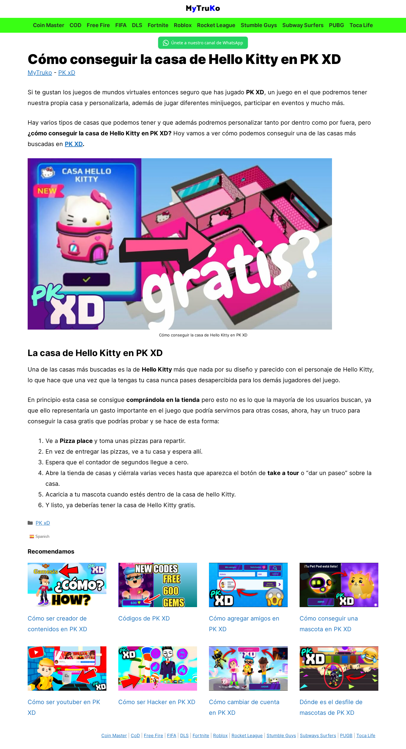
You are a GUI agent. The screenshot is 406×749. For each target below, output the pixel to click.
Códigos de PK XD (144, 618)
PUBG (336, 25)
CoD (135, 735)
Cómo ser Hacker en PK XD (156, 702)
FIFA (121, 25)
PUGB (346, 735)
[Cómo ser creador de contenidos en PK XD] (67, 601)
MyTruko (40, 72)
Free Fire (98, 25)
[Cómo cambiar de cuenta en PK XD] (248, 685)
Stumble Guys (259, 25)
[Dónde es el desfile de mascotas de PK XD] (339, 685)
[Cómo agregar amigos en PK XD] (248, 601)
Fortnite (158, 25)
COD (75, 25)
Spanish (41, 536)
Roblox (183, 25)
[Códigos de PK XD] (157, 601)
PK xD (66, 72)
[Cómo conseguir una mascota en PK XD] (339, 601)
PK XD (74, 144)
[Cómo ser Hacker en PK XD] (157, 685)
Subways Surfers (318, 735)
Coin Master (48, 25)
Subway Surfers (303, 25)
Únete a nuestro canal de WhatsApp (207, 43)
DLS (137, 25)
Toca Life (361, 25)
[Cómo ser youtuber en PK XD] (67, 685)
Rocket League (216, 25)
